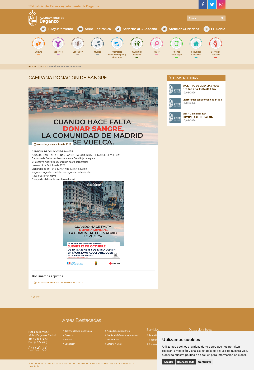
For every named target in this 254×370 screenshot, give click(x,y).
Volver (36, 296)
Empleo (68, 339)
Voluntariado (113, 339)
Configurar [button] (204, 361)
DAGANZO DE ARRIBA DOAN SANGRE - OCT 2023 (59, 282)
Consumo (69, 335)
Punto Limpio (155, 335)
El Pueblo (217, 29)
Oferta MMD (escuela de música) (123, 335)
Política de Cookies (99, 363)
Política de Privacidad (66, 363)
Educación (70, 344)
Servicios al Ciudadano (139, 29)
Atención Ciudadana (183, 29)
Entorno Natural (114, 344)
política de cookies (197, 355)
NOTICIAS (39, 66)
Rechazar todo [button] (185, 361)
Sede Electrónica (97, 29)
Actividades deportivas (118, 331)
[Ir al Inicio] (76, 18)
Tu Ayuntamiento (60, 29)
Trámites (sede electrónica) (78, 331)
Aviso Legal (83, 363)
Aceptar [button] (168, 361)
